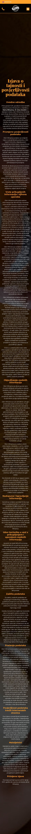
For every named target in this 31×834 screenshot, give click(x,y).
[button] (28, 9)
